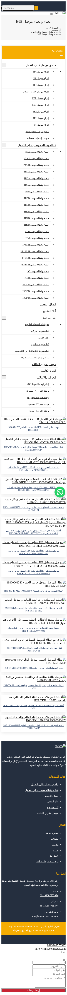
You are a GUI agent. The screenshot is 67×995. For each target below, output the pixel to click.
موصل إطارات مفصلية (38, 138)
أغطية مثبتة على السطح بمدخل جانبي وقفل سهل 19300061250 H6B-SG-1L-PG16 (33, 508)
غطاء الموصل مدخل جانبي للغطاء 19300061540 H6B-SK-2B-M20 (33, 591)
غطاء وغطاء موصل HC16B (36, 291)
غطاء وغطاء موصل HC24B (36, 297)
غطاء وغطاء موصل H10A (36, 171)
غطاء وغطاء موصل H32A (36, 185)
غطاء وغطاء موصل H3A (37, 151)
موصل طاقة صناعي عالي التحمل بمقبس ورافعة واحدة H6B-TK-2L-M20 (34, 686)
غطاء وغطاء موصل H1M (37, 231)
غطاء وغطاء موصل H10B (36, 198)
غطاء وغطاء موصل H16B (36, 205)
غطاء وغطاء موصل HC (38, 271)
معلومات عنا (52, 833)
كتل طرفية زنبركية (40, 331)
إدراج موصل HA (41, 71)
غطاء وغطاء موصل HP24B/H (35, 264)
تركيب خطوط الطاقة (47, 861)
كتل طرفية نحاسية (40, 344)
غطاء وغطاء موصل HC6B (36, 278)
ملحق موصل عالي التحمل (41, 65)
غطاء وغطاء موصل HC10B (36, 284)
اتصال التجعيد (48, 304)
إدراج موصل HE (41, 78)
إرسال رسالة (33, 990)
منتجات (54, 838)
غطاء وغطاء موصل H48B (36, 224)
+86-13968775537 (49, 895)
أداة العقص (49, 310)
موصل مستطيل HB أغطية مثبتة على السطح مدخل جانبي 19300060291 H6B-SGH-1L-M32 (33, 552)
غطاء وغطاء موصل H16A (36, 178)
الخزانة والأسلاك (46, 377)
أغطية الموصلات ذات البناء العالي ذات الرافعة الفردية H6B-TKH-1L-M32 (33, 706)
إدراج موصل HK (41, 118)
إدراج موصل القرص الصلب (36, 91)
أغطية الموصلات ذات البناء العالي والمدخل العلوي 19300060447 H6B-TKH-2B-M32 (33, 726)
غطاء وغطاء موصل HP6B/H (35, 244)
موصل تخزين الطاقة (44, 364)
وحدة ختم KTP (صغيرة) (37, 390)
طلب (55, 850)
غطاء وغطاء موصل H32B (36, 218)
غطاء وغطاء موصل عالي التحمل (37, 145)
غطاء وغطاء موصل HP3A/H (35, 165)
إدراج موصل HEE (40, 98)
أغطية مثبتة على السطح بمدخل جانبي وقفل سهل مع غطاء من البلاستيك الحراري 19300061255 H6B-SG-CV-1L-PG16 (33, 532)
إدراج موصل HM (41, 124)
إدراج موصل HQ (41, 111)
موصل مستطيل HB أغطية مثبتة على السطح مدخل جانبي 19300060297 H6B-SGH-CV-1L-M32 (33, 572)
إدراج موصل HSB (40, 105)
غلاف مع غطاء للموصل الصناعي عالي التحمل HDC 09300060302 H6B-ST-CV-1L (33, 649)
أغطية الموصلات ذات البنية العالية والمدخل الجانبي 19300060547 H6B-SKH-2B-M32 (33, 609)
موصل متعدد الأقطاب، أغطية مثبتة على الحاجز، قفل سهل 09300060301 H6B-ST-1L (33, 629)
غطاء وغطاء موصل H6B (37, 191)
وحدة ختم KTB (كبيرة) (38, 397)
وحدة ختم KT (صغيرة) (38, 404)
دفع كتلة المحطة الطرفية (37, 324)
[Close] (64, 960)
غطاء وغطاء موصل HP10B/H (35, 251)
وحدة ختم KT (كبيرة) (39, 410)
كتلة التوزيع (43, 337)
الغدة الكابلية (48, 370)
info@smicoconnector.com (44, 916)
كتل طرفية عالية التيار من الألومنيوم (32, 351)
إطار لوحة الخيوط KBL (38, 384)
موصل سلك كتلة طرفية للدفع (35, 357)
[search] (36, 8)
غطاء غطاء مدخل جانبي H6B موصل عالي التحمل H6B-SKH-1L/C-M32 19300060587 (33, 448)
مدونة (55, 844)
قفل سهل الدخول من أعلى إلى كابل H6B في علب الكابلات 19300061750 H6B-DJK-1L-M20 (33, 468)
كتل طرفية (49, 317)
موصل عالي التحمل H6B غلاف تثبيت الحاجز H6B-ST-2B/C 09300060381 (33, 428)
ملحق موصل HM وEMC (37, 131)
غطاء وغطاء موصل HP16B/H (35, 258)
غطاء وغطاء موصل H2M (37, 238)
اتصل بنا (54, 855)
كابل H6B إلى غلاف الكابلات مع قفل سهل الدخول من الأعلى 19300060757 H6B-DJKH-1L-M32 (33, 488)
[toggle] (51, 14)
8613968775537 (56, 945)
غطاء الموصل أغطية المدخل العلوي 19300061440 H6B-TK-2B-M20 (33, 668)
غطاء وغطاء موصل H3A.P (36, 158)
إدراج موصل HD (41, 85)
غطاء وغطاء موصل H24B (36, 211)
